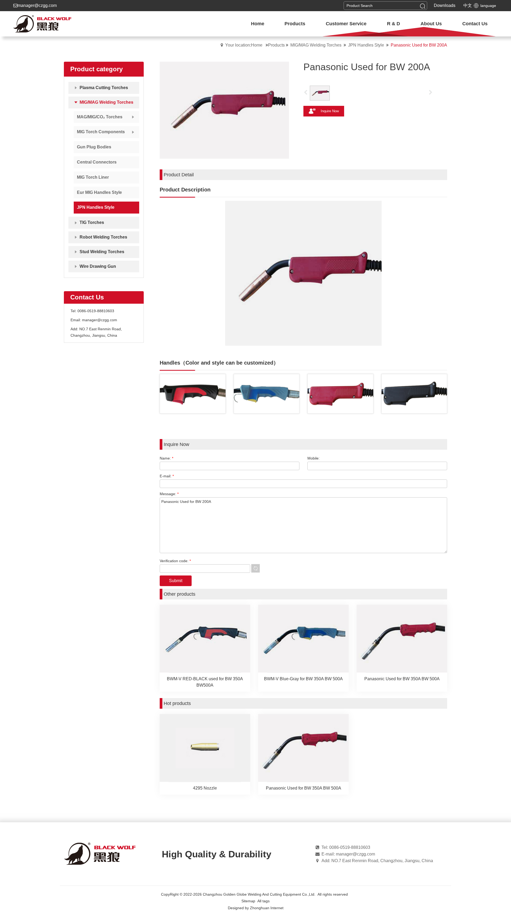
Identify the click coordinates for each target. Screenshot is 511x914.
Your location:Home (243, 45)
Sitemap (248, 901)
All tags (263, 901)
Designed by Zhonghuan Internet (255, 908)
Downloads (444, 5)
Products (276, 45)
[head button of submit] (422, 6)
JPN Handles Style (366, 45)
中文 (467, 5)
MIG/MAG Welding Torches (315, 45)
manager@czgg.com (37, 5)
